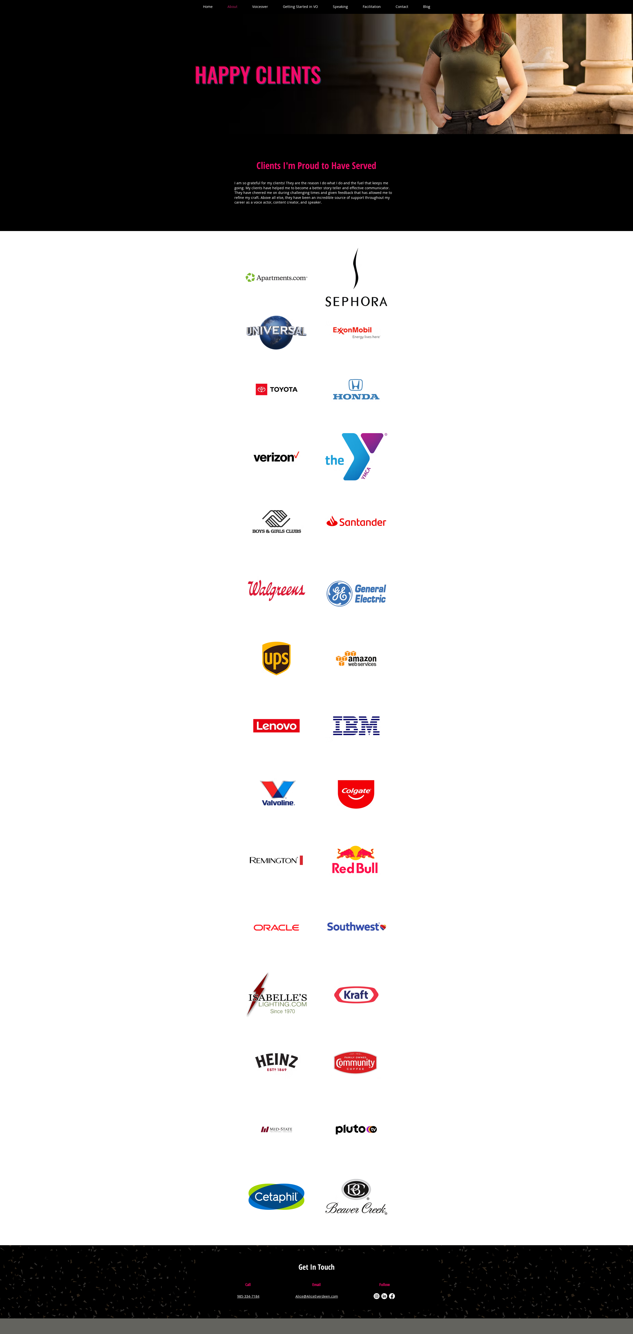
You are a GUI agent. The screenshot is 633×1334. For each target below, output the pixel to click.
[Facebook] (392, 1296)
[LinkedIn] (384, 1296)
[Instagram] (377, 1296)
